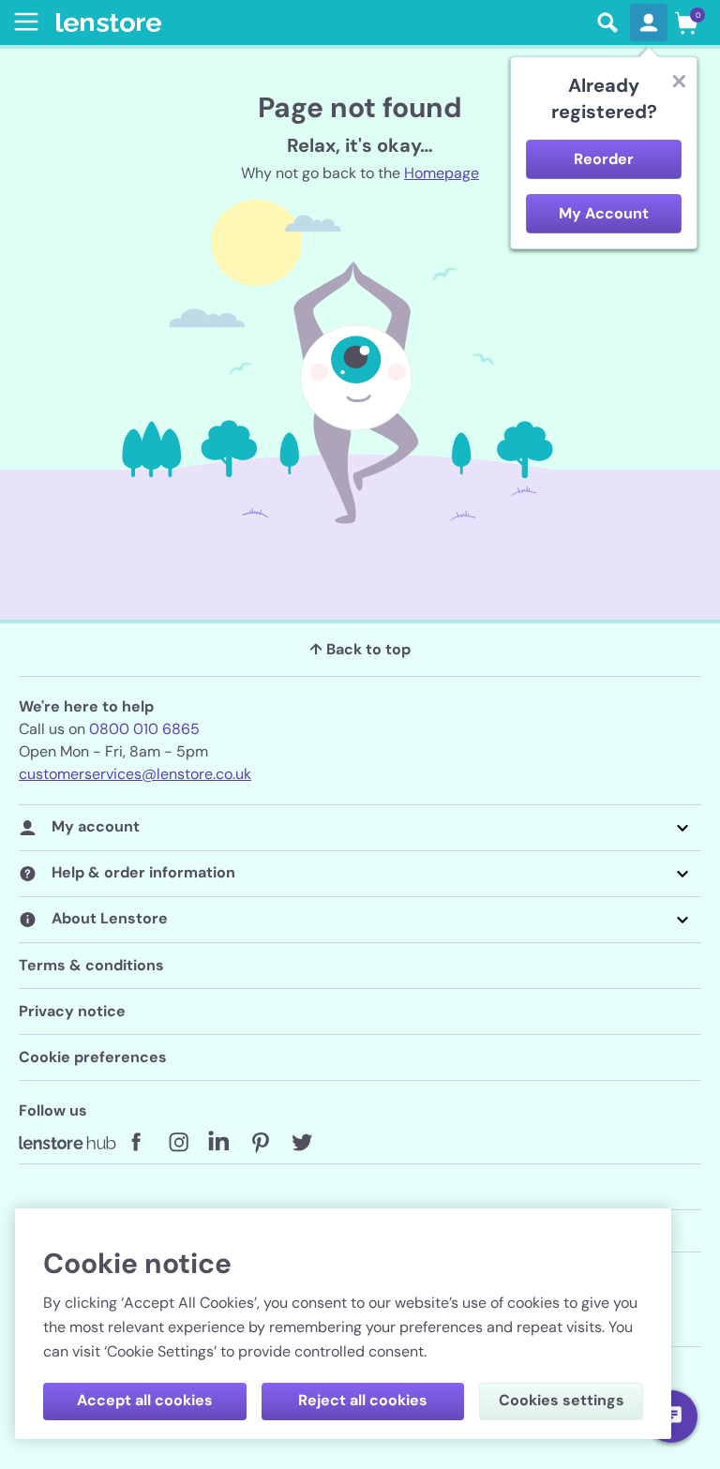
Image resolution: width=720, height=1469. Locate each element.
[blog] (67, 1142)
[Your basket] (686, 22)
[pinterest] (260, 1142)
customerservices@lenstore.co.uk (135, 774)
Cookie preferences (93, 1057)
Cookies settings (561, 1400)
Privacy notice (72, 1011)
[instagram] (178, 1142)
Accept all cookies (145, 1400)
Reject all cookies (363, 1400)
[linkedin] (219, 1142)
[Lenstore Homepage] (320, 23)
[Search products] (607, 22)
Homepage (441, 173)
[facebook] (137, 1142)
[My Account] (649, 22)
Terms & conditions (91, 965)
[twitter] (301, 1142)
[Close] (679, 81)
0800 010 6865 (144, 729)
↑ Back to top (360, 649)
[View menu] (22, 21)
